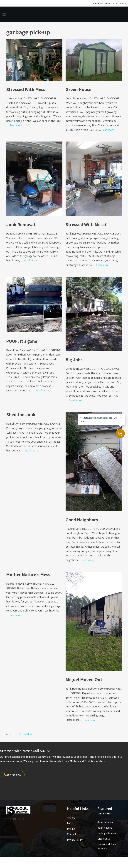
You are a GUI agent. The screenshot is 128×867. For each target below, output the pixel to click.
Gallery (71, 817)
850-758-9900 (119, 3)
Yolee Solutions (95, 861)
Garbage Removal (107, 833)
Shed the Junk (20, 414)
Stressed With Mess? (86, 224)
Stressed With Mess (25, 89)
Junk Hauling (105, 827)
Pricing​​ (71, 828)
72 (20, 734)
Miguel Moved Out (84, 679)
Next (27, 734)
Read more (16, 125)
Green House (78, 89)
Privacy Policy (75, 839)
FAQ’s (70, 823)
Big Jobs (74, 359)
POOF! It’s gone (21, 341)
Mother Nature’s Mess (28, 574)
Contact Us (73, 834)
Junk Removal (20, 224)
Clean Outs (104, 838)
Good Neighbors (82, 519)
